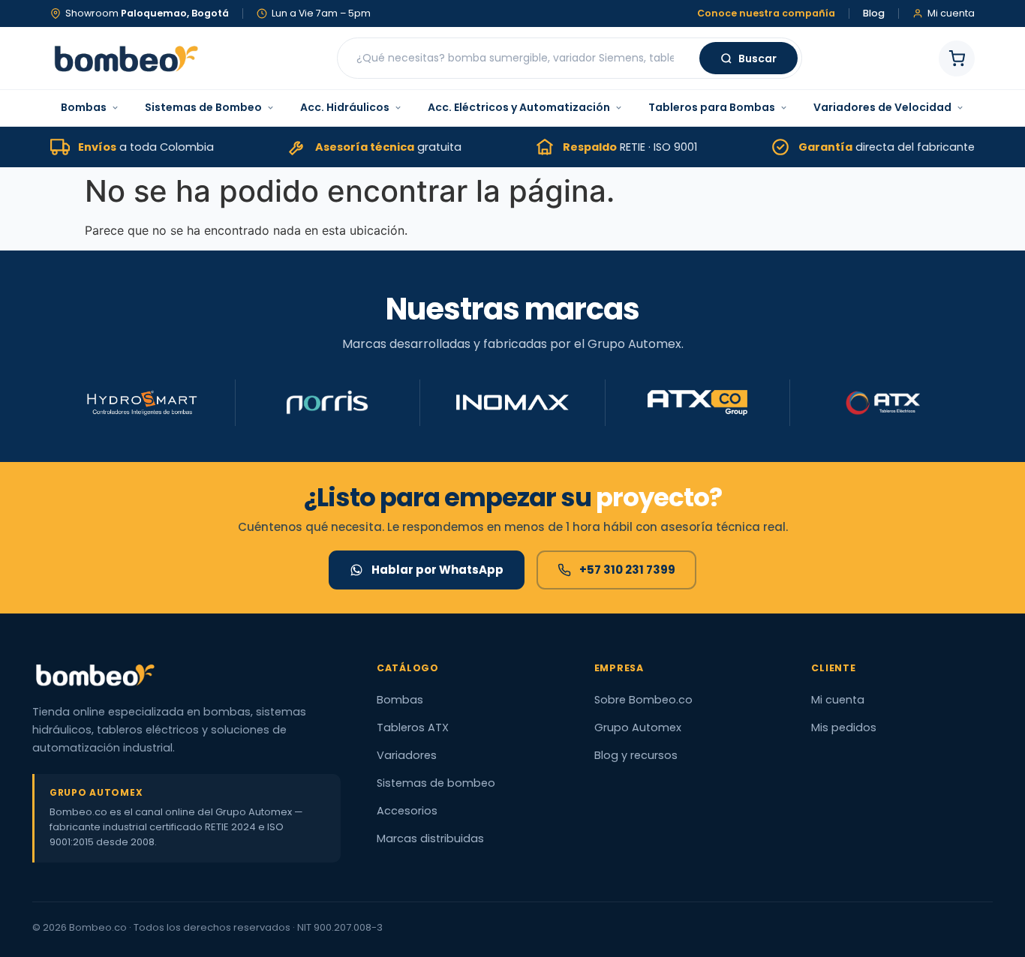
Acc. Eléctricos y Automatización (519, 107)
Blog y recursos (636, 755)
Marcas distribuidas (430, 838)
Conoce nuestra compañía (766, 14)
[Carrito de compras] (957, 58)
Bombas (84, 107)
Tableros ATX (413, 727)
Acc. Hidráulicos (344, 107)
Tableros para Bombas (711, 107)
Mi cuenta (837, 699)
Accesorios (407, 810)
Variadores (407, 755)
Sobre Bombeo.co (643, 699)
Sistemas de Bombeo (203, 107)
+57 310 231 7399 (627, 570)
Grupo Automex (637, 727)
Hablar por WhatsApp (437, 570)
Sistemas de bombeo (436, 783)
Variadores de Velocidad (882, 107)
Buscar (757, 58)
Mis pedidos (843, 727)
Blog (874, 14)
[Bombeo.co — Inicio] (125, 58)
